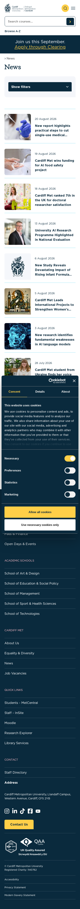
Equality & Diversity (19, 653)
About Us (11, 643)
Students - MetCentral (21, 703)
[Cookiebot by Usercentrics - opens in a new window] (49, 381)
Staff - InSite (13, 713)
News (8, 663)
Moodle (10, 723)
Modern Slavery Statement (19, 895)
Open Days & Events (20, 544)
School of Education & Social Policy (31, 583)
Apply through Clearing (40, 47)
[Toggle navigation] (73, 8)
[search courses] (70, 21)
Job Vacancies (15, 673)
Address (11, 782)
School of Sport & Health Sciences (30, 603)
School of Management (22, 593)
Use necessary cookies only (40, 524)
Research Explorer (18, 733)
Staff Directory (15, 772)
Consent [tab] (14, 391)
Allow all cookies (40, 512)
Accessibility (11, 879)
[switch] (70, 470)
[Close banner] (74, 380)
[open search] (65, 8)
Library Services (16, 743)
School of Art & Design (21, 573)
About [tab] (65, 391)
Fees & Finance (16, 534)
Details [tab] (40, 391)
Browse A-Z (13, 31)
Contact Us (19, 824)
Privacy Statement (15, 887)
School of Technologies (22, 613)
